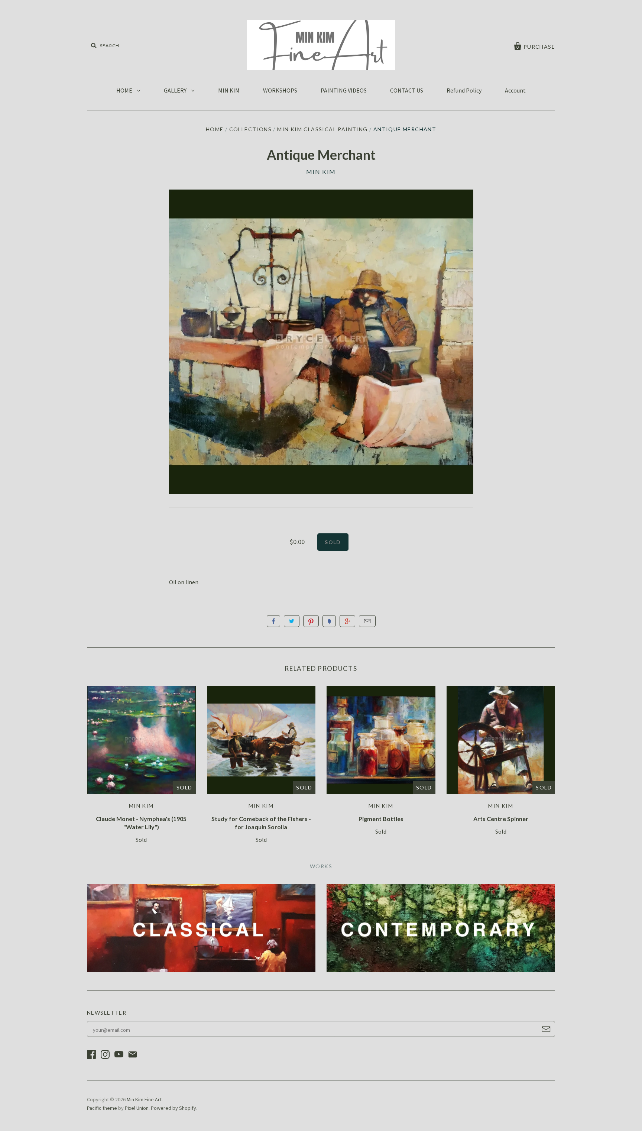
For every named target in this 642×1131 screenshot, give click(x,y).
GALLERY (176, 90)
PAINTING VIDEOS (344, 90)
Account (515, 90)
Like (273, 621)
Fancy (329, 621)
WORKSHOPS (280, 90)
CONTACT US (406, 90)
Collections (250, 129)
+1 (347, 621)
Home (215, 129)
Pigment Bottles (381, 818)
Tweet (291, 621)
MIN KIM (229, 90)
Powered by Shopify (173, 1108)
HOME (124, 90)
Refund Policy (464, 90)
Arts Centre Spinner (500, 818)
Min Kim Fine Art (144, 1099)
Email (367, 621)
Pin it (311, 621)
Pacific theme (102, 1108)
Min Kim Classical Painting (322, 129)
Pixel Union (137, 1108)
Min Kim (321, 171)
